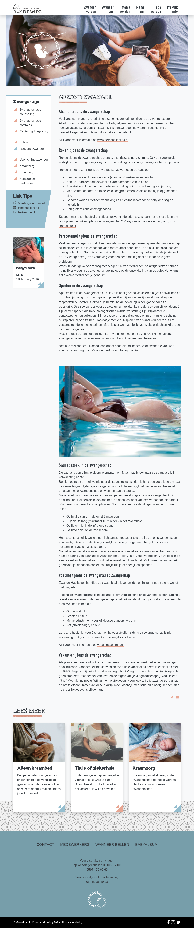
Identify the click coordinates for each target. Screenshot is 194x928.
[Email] (177, 697)
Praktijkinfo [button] (172, 9)
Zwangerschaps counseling (30, 112)
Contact (45, 844)
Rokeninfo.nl (26, 212)
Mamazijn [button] (140, 9)
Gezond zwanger (32, 148)
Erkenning (26, 172)
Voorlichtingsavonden (34, 159)
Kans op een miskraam (28, 181)
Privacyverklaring (72, 922)
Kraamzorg (27, 166)
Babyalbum (146, 844)
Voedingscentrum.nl (31, 203)
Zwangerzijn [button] (108, 9)
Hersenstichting (28, 207)
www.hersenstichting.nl (112, 139)
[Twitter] (171, 697)
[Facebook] (167, 697)
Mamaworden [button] (125, 9)
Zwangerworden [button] (90, 9)
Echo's (24, 142)
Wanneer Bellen (112, 844)
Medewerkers (74, 844)
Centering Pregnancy (34, 131)
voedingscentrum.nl (110, 644)
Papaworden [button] (156, 9)
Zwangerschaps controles (30, 123)
